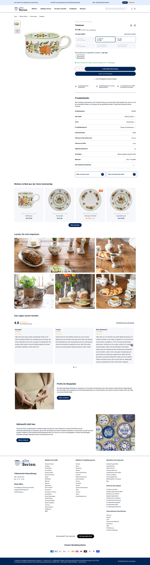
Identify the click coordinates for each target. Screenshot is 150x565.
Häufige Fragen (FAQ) (112, 464)
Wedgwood (48, 509)
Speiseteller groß (121, 216)
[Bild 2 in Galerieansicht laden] (17, 31)
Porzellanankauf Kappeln (113, 502)
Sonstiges (78, 483)
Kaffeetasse (29, 216)
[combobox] (116, 8)
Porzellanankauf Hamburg (113, 500)
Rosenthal (48, 489)
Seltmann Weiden (50, 500)
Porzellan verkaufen (112, 489)
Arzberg (47, 466)
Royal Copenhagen (50, 496)
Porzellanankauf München (113, 506)
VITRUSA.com (110, 528)
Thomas (47, 505)
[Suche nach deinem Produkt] (107, 9)
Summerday (33, 16)
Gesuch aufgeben (111, 474)
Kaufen (125, 2)
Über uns (108, 515)
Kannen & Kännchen (81, 472)
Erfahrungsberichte (111, 477)
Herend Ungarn (49, 472)
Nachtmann (48, 485)
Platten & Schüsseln (81, 477)
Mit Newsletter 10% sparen (113, 479)
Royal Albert (48, 494)
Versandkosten (92, 30)
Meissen (47, 483)
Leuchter (78, 474)
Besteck (78, 464)
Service (78, 481)
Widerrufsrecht (110, 468)
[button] (35, 8)
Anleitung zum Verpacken (113, 498)
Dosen (77, 466)
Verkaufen (132, 2)
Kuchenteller (59, 216)
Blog (107, 481)
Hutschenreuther (49, 474)
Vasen (77, 494)
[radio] (85, 39)
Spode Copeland (49, 502)
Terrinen (78, 492)
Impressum (109, 523)
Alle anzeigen (75, 225)
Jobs (107, 519)
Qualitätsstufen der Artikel (113, 472)
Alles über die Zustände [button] (130, 34)
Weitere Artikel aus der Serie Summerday (33, 184)
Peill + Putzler (48, 487)
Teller (77, 489)
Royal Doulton (49, 498)
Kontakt (108, 517)
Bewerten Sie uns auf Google (125, 323)
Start (15, 16)
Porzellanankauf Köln (112, 504)
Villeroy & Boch (23, 16)
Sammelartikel (80, 479)
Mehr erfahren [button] (81, 58)
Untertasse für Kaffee (90, 216)
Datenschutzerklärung (112, 521)
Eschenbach (48, 468)
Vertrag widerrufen (111, 470)
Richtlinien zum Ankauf (112, 494)
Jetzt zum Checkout (105, 74)
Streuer (78, 485)
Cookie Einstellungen (112, 530)
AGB (107, 526)
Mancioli (47, 481)
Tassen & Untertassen (127, 127)
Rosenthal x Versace (50, 492)
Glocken (78, 470)
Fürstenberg (48, 470)
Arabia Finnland (49, 464)
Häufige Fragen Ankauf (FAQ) (114, 491)
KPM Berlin (48, 479)
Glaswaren (79, 468)
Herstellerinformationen (83, 165)
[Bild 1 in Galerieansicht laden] (17, 24)
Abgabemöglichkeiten (112, 496)
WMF (46, 511)
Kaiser (46, 477)
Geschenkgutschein (81, 496)
